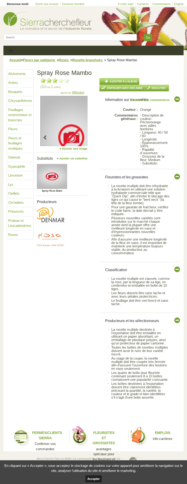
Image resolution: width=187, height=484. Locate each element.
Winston (78, 92)
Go (148, 37)
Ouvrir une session (47, 4)
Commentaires (161, 4)
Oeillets (13, 193)
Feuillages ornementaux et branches (19, 115)
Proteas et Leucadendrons (19, 223)
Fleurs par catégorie (39, 60)
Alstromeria (16, 74)
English (179, 4)
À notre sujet (125, 4)
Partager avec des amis (122, 88)
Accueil (15, 60)
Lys (10, 184)
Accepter (93, 479)
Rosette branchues (87, 60)
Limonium (15, 175)
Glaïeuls (14, 157)
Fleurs (13, 129)
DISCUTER (157, 88)
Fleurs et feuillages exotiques (15, 143)
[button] (45, 137)
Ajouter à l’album (119, 81)
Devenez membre (73, 4)
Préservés (16, 211)
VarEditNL (150, 100)
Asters (13, 83)
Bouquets (15, 92)
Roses (64, 60)
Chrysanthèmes (20, 101)
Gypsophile (16, 166)
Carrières (143, 4)
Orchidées (16, 202)
